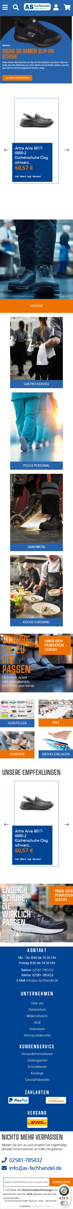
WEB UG (48, 1206)
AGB (37, 1023)
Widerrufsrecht (37, 1016)
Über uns (37, 1003)
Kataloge (37, 1073)
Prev (9, 150)
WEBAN (37, 1206)
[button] (61, 1182)
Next (64, 150)
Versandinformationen (37, 1054)
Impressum (37, 1029)
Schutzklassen (37, 1067)
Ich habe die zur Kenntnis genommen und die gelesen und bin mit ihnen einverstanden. (36, 1194)
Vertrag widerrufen (37, 1035)
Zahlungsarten (37, 1060)
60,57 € (24, 168)
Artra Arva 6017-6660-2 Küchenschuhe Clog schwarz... (31, 155)
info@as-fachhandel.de (42, 981)
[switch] (64, 1203)
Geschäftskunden (37, 1080)
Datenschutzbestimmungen (38, 1190)
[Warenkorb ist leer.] (67, 7)
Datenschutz (37, 1010)
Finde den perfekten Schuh (54, 645)
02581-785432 (43, 970)
